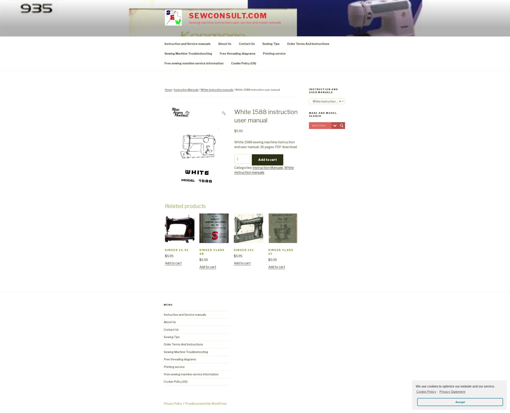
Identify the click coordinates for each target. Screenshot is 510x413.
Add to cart (267, 160)
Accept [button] (460, 402)
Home (168, 89)
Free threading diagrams (237, 53)
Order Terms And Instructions (308, 43)
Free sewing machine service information (194, 63)
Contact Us (247, 43)
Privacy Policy (173, 403)
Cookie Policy (426, 391)
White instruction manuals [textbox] (328, 101)
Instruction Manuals (186, 89)
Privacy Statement (452, 391)
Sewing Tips (271, 43)
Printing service (274, 53)
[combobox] (327, 101)
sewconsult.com (228, 15)
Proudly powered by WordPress (206, 403)
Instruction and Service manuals (188, 43)
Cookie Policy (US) (243, 63)
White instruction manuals (217, 89)
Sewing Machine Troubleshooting (188, 53)
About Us (224, 43)
